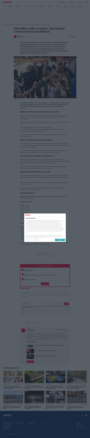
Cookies (32, 237)
